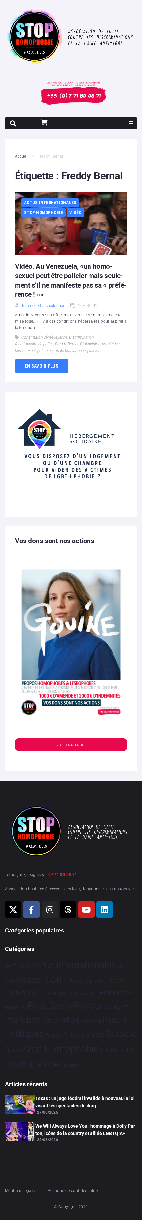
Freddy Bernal (66, 344)
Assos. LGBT (42, 980)
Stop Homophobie (43, 212)
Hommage (111, 1007)
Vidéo (75, 212)
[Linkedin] (104, 909)
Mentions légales (21, 1190)
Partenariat (91, 1021)
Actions (17, 965)
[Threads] (68, 909)
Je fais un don (70, 744)
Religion (74, 1035)
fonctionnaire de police (34, 344)
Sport (13, 1050)
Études (72, 1064)
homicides (111, 344)
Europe (110, 993)
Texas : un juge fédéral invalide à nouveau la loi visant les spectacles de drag (85, 1102)
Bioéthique (83, 981)
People (114, 1019)
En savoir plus (41, 366)
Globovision (90, 344)
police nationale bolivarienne (61, 350)
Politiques (24, 1034)
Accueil (22, 156)
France (86, 1006)
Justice (66, 1019)
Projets (53, 1035)
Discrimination (81, 337)
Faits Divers (49, 1006)
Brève (103, 982)
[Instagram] (50, 909)
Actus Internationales (50, 202)
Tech (104, 1050)
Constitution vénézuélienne (44, 337)
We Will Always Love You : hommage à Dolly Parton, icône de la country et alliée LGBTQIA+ (86, 1129)
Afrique (126, 966)
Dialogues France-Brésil (77, 994)
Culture (46, 993)
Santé (95, 1034)
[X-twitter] (13, 909)
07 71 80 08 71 (62, 874)
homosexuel (25, 350)
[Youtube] (86, 909)
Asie (10, 981)
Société (121, 1033)
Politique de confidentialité (73, 1190)
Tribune (117, 1051)
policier (93, 350)
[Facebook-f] (31, 909)
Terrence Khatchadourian (43, 305)
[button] (131, 123)
